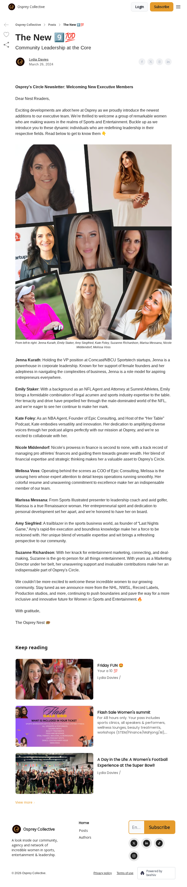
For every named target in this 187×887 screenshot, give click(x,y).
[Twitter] (134, 843)
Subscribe (161, 6)
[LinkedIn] (146, 843)
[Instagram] (134, 856)
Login (139, 6)
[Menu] (178, 6)
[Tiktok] (159, 843)
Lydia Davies (38, 59)
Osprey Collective (28, 25)
